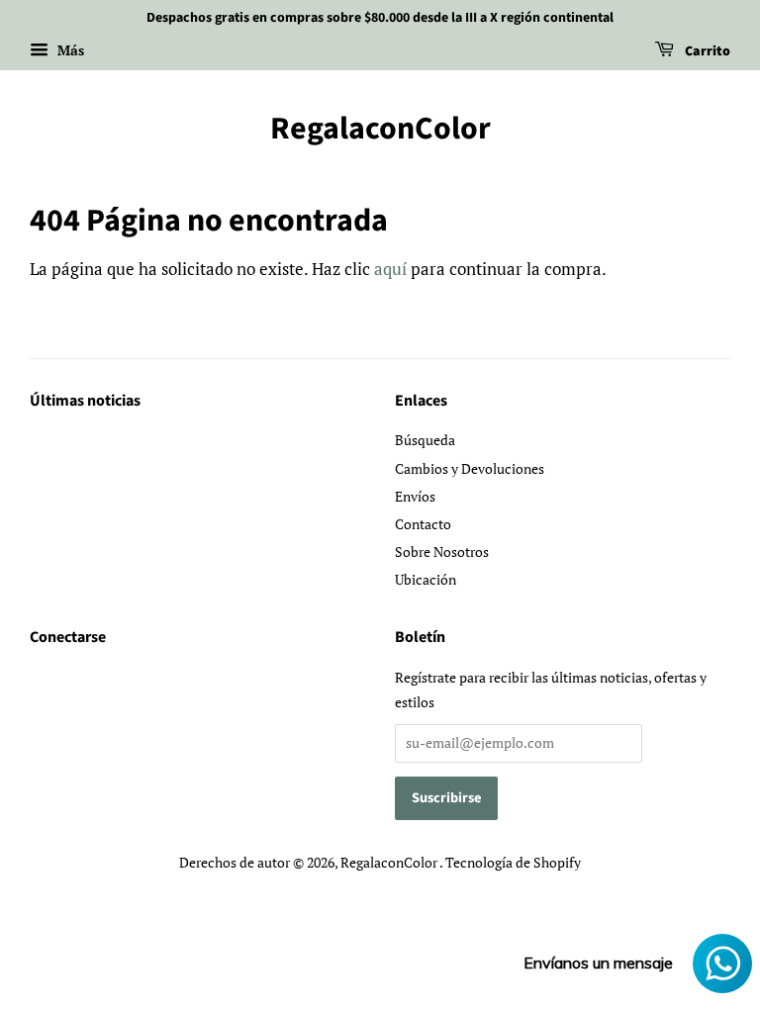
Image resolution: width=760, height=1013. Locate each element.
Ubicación (425, 579)
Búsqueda (425, 439)
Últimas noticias (85, 401)
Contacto (423, 523)
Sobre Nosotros (442, 551)
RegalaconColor (380, 128)
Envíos (415, 496)
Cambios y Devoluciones (469, 468)
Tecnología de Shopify (513, 862)
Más (68, 50)
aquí (390, 268)
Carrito (706, 51)
